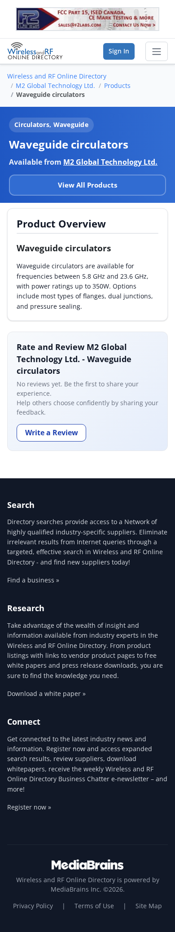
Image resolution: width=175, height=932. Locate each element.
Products (117, 85)
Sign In (119, 51)
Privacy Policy (33, 905)
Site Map (149, 905)
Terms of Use (94, 905)
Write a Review (51, 433)
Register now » (29, 807)
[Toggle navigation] (156, 51)
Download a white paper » (46, 693)
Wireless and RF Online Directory (56, 76)
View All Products (87, 184)
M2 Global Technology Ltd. (55, 85)
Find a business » (33, 580)
